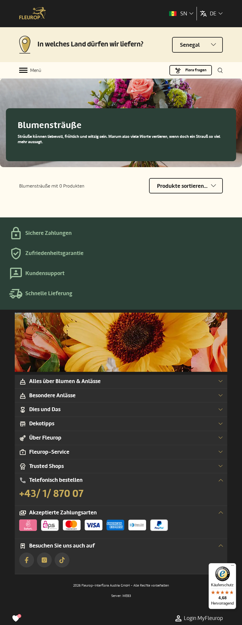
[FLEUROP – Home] (32, 13)
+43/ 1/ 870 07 (51, 493)
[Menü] (232, 566)
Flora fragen (195, 70)
